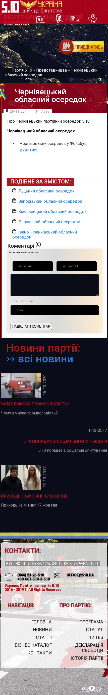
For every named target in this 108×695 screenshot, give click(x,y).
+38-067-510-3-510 (33, 579)
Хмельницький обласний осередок (52, 211)
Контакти (39, 652)
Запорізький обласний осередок (50, 201)
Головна (41, 621)
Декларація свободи (89, 647)
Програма (91, 621)
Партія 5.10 (22, 70)
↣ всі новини (39, 358)
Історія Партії (87, 658)
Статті (44, 637)
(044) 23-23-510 (30, 575)
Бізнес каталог (33, 645)
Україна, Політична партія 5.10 (32, 586)
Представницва (51, 70)
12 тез (96, 637)
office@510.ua (80, 575)
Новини (42, 629)
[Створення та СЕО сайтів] (92, 689)
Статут (94, 629)
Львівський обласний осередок (49, 221)
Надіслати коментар (31, 326)
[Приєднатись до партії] (81, 47)
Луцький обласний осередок (46, 190)
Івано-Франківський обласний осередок (44, 234)
